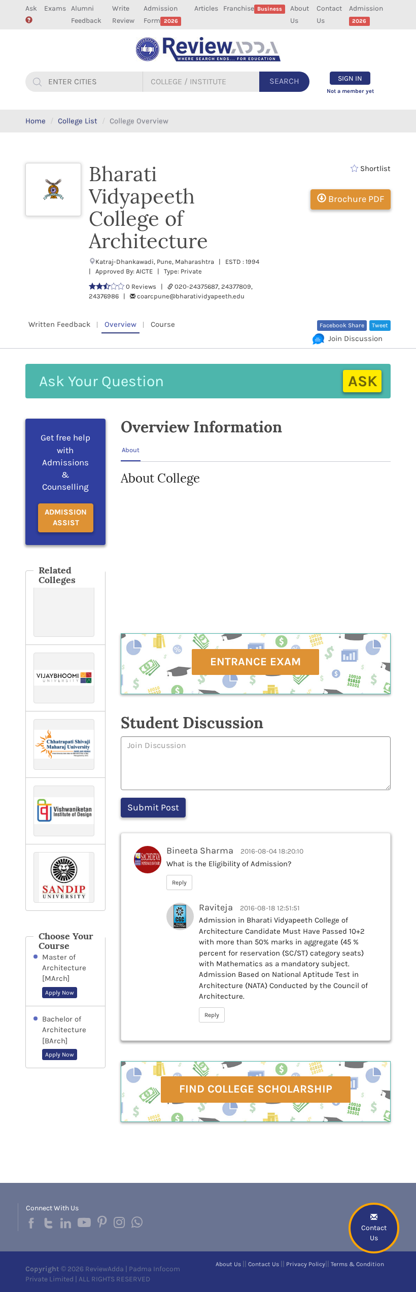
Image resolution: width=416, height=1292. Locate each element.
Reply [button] (179, 882)
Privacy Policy (305, 1264)
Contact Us (329, 14)
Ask (31, 8)
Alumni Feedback (86, 14)
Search (284, 81)
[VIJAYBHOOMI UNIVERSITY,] (65, 678)
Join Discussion (353, 338)
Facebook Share (342, 325)
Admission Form (161, 14)
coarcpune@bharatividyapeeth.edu (191, 296)
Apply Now (59, 992)
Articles (206, 8)
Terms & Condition (357, 1264)
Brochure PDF (355, 199)
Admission (366, 14)
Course (163, 324)
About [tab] (131, 450)
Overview (120, 324)
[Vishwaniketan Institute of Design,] (65, 811)
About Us (299, 14)
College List (77, 120)
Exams (55, 8)
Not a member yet (350, 91)
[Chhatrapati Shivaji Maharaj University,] (65, 744)
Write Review (123, 14)
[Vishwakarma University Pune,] (65, 611)
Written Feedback (59, 324)
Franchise (252, 8)
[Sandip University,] (65, 877)
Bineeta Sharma (199, 850)
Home (35, 120)
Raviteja (216, 907)
